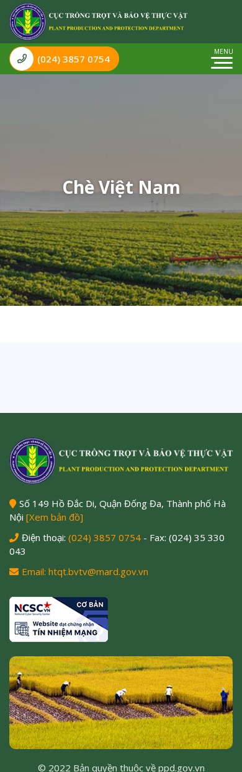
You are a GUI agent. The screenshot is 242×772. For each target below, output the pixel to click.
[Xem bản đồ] (54, 517)
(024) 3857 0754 (73, 59)
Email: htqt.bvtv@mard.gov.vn (85, 571)
